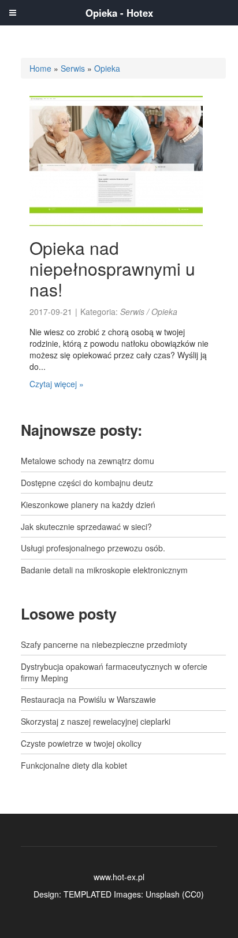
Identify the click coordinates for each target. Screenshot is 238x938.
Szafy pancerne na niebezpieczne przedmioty (104, 644)
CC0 (193, 894)
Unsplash (163, 894)
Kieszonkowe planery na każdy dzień (88, 504)
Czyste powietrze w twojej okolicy (81, 743)
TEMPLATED (87, 894)
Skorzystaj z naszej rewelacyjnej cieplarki (95, 721)
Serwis (73, 68)
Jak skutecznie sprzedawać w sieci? (86, 526)
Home (40, 68)
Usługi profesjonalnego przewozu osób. (93, 548)
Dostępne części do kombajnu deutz (87, 482)
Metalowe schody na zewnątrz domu (87, 460)
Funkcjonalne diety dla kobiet (74, 765)
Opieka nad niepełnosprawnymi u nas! (112, 268)
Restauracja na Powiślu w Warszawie (88, 699)
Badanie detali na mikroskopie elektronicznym (104, 570)
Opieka (107, 68)
